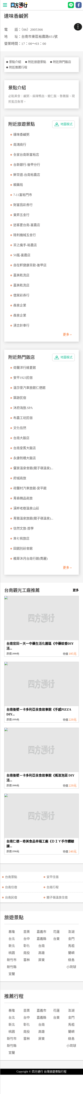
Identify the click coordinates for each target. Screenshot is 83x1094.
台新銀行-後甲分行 (26, 164)
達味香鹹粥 (21, 134)
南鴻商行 (19, 144)
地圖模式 (66, 124)
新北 (11, 946)
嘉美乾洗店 (21, 275)
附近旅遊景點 (37, 62)
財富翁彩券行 (23, 205)
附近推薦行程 (18, 67)
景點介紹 (15, 62)
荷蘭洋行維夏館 (24, 367)
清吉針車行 (21, 325)
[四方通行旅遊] (19, 7)
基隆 (11, 931)
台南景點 (11, 877)
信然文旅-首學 (23, 528)
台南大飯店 (21, 438)
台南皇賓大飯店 (24, 448)
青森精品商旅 (23, 498)
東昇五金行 (21, 215)
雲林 (26, 960)
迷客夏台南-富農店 (26, 225)
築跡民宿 (19, 397)
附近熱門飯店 (62, 62)
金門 (71, 938)
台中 (26, 938)
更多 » (67, 334)
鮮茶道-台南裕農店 (26, 174)
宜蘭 (11, 974)
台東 (56, 938)
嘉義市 (41, 931)
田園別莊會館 (23, 548)
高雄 (41, 953)
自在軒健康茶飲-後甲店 (30, 265)
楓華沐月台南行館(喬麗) (30, 558)
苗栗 (26, 931)
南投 (26, 953)
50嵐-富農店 (21, 255)
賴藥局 (18, 184)
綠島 (71, 960)
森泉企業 (19, 305)
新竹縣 (12, 967)
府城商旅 (19, 478)
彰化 (26, 946)
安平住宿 (53, 877)
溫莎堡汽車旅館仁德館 (29, 387)
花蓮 (56, 931)
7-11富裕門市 (22, 195)
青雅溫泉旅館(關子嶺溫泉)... (33, 518)
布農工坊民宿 (23, 418)
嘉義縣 (41, 938)
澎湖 (71, 931)
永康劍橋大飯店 (24, 458)
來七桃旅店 (21, 538)
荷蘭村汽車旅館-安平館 (30, 488)
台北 (11, 938)
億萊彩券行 (21, 295)
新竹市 (12, 960)
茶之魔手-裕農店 (25, 245)
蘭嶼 (71, 953)
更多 (76, 590)
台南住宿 (11, 887)
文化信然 (19, 428)
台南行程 (53, 887)
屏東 (41, 960)
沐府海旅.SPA (23, 408)
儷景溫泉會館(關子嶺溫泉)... (33, 468)
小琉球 (71, 967)
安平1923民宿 (23, 377)
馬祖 (71, 946)
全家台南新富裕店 (26, 154)
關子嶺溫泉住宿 (57, 897)
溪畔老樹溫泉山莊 (26, 508)
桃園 (11, 953)
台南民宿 (11, 897)
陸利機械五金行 (24, 235)
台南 (41, 946)
